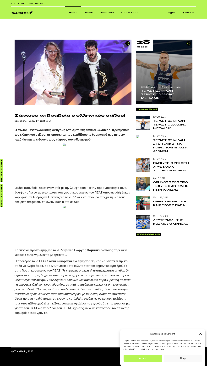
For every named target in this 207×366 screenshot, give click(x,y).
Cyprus (153, 87)
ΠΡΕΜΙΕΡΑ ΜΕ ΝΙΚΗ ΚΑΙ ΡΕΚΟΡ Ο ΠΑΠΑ (169, 203)
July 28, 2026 (159, 116)
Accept (143, 358)
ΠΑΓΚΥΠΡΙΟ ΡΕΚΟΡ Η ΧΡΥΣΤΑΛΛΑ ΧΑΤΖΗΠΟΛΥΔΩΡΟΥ (171, 166)
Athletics (145, 87)
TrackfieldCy (45, 120)
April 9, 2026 (159, 178)
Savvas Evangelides (171, 87)
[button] (200, 333)
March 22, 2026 (160, 197)
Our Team (17, 3)
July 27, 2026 (159, 136)
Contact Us (36, 3)
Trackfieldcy (20, 351)
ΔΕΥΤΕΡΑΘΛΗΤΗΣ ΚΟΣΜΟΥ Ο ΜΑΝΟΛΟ (170, 221)
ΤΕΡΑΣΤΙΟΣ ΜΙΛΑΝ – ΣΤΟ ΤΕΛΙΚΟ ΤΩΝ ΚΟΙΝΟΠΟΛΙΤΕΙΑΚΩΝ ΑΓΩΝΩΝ (170, 145)
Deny (183, 358)
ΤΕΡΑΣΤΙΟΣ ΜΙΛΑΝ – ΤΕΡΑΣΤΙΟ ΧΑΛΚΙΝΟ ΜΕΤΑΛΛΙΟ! (158, 94)
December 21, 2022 (24, 120)
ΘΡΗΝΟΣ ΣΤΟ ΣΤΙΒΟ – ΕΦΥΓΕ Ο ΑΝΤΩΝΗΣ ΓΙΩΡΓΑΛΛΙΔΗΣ (170, 185)
